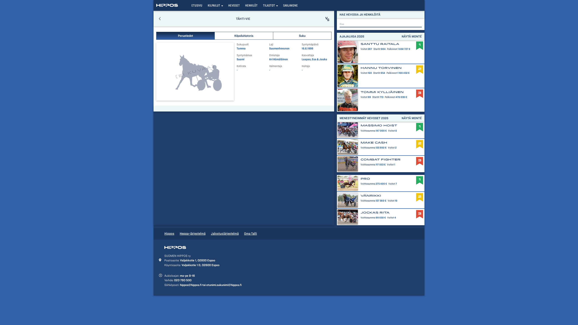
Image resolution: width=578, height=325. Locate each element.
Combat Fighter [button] (381, 159)
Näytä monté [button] (412, 36)
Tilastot (269, 5)
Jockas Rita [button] (375, 212)
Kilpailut (214, 5)
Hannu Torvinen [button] (381, 68)
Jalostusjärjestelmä (225, 233)
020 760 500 (182, 280)
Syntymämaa (244, 55)
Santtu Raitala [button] (380, 44)
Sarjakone (290, 5)
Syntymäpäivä (310, 44)
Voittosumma (368, 130)
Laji (271, 44)
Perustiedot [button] (185, 35)
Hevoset (234, 5)
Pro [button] (365, 178)
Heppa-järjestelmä (192, 233)
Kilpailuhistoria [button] (243, 35)
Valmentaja (275, 66)
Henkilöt (251, 5)
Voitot (364, 49)
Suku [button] (302, 35)
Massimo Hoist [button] (379, 125)
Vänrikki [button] (371, 195)
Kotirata (241, 66)
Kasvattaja (308, 55)
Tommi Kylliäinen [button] (382, 92)
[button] (160, 18)
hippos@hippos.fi (191, 285)
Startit (376, 49)
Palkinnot (392, 49)
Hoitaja (306, 66)
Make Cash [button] (374, 142)
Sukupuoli (243, 44)
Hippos (169, 233)
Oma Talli (250, 233)
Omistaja (274, 55)
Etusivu (196, 5)
